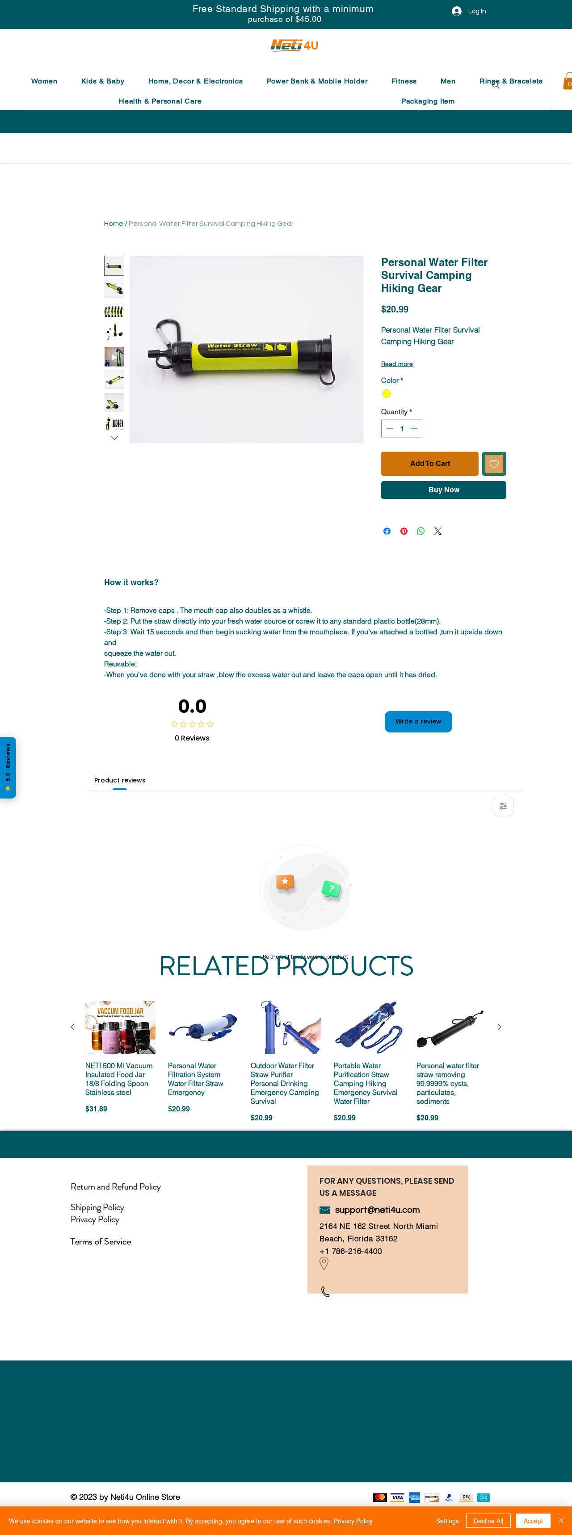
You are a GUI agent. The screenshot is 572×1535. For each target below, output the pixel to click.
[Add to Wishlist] (494, 464)
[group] (286, 1067)
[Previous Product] (72, 1027)
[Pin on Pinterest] (404, 531)
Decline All (488, 1520)
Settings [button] (447, 1520)
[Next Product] (499, 1027)
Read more (397, 364)
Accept (533, 1520)
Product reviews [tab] (120, 780)
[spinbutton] (401, 428)
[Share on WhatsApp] (421, 531)
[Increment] (414, 428)
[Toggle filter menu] (503, 806)
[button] (44, 81)
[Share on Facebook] (387, 531)
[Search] (495, 84)
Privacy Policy (353, 1520)
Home (113, 223)
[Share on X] (438, 531)
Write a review (418, 721)
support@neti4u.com (377, 1210)
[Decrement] (389, 428)
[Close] (561, 1521)
